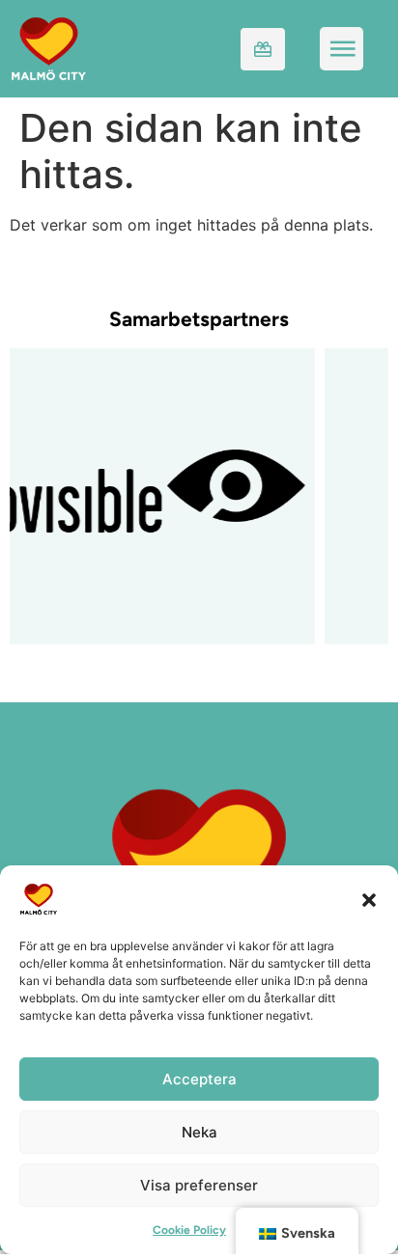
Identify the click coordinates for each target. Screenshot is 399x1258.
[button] (369, 899)
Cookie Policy (189, 1230)
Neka (199, 1132)
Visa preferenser (199, 1185)
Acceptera (199, 1079)
